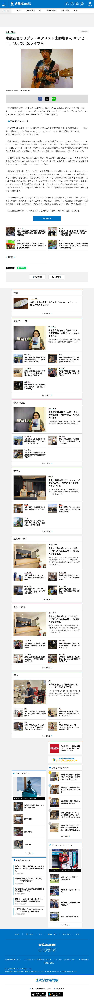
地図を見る (47, 218)
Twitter (72, 4)
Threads (82, 4)
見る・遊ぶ (30, 10)
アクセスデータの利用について (65, 959)
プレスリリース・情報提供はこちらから (38, 959)
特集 (75, 10)
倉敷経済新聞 (20, 4)
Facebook (67, 4)
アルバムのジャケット (19, 121)
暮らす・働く (52, 10)
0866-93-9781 (36, 114)
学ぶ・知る (65, 10)
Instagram (77, 4)
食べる (19, 10)
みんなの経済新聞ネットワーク (47, 980)
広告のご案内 (49, 963)
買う (40, 10)
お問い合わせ (85, 959)
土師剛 (10, 257)
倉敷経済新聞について (14, 959)
